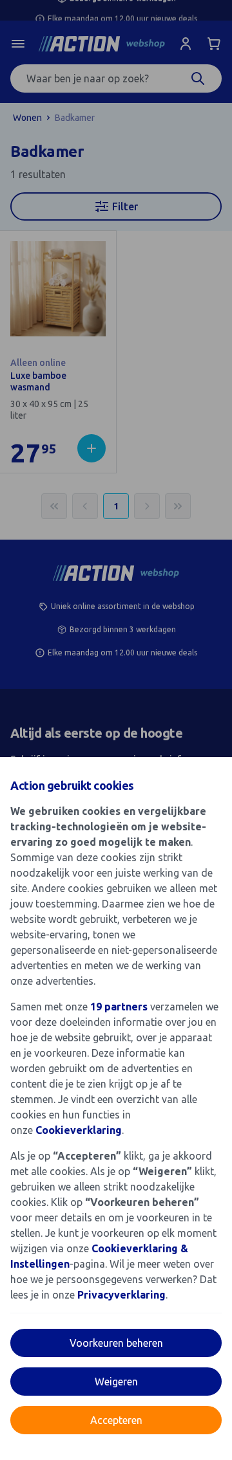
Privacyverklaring (121, 1294)
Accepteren (116, 1420)
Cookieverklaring (78, 1130)
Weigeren (116, 1381)
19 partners (119, 1006)
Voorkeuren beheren (116, 1343)
